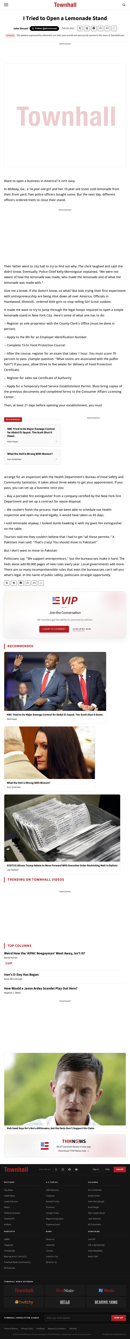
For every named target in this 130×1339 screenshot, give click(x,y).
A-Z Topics (52, 1182)
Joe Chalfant (12, 869)
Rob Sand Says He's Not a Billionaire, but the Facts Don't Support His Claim (50, 1128)
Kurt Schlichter (14, 787)
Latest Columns (11, 1201)
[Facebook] (69, 1169)
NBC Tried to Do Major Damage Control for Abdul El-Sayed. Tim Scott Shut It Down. (55, 715)
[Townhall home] (16, 1169)
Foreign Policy (52, 1213)
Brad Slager (93, 1207)
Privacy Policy (27, 1328)
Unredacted (9, 1250)
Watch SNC (93, 1256)
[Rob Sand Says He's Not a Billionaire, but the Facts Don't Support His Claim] (65, 1089)
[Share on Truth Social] (87, 28)
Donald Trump (52, 1201)
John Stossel (20, 28)
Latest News (9, 1195)
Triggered (8, 1245)
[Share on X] (80, 28)
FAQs (107, 1169)
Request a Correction (57, 1328)
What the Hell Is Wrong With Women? (28, 783)
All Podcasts (9, 1268)
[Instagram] (63, 1169)
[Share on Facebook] (93, 28)
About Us (50, 1239)
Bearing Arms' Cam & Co (15, 1256)
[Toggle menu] (6, 4)
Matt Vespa (12, 719)
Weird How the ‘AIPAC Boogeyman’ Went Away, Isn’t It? (44, 953)
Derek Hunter (94, 1195)
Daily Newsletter (95, 1250)
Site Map (73, 1328)
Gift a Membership (96, 1245)
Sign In (96, 1169)
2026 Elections (52, 1190)
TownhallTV (9, 1218)
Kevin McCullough (96, 1201)
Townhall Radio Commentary (17, 1262)
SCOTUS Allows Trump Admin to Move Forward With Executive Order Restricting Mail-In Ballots (62, 865)
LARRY (7, 1239)
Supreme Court (53, 1224)
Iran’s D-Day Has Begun (21, 974)
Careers (49, 1250)
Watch (7, 1207)
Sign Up (118, 1317)
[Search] (124, 4)
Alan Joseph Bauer (96, 1213)
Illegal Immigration (54, 1218)
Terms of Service (11, 1328)
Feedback (40, 1328)
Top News (8, 1190)
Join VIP (119, 1169)
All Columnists (94, 1224)
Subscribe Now (82, 629)
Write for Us (51, 1262)
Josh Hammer (94, 1218)
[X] (56, 1169)
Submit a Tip (52, 1256)
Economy (50, 1207)
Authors (7, 1224)
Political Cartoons (12, 1213)
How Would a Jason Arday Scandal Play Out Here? (40, 988)
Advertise (50, 1245)
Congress (50, 1195)
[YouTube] (76, 1169)
